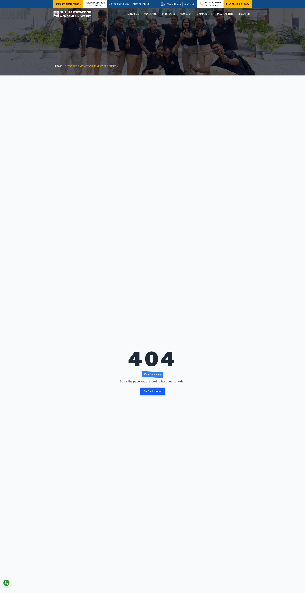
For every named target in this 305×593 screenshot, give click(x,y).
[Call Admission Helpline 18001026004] (201, 4)
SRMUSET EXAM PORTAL (68, 4)
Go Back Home (153, 391)
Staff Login (189, 4)
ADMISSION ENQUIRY (119, 4)
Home (58, 66)
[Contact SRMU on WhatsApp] (6, 583)
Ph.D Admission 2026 (238, 4)
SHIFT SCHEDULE (141, 4)
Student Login (174, 4)
